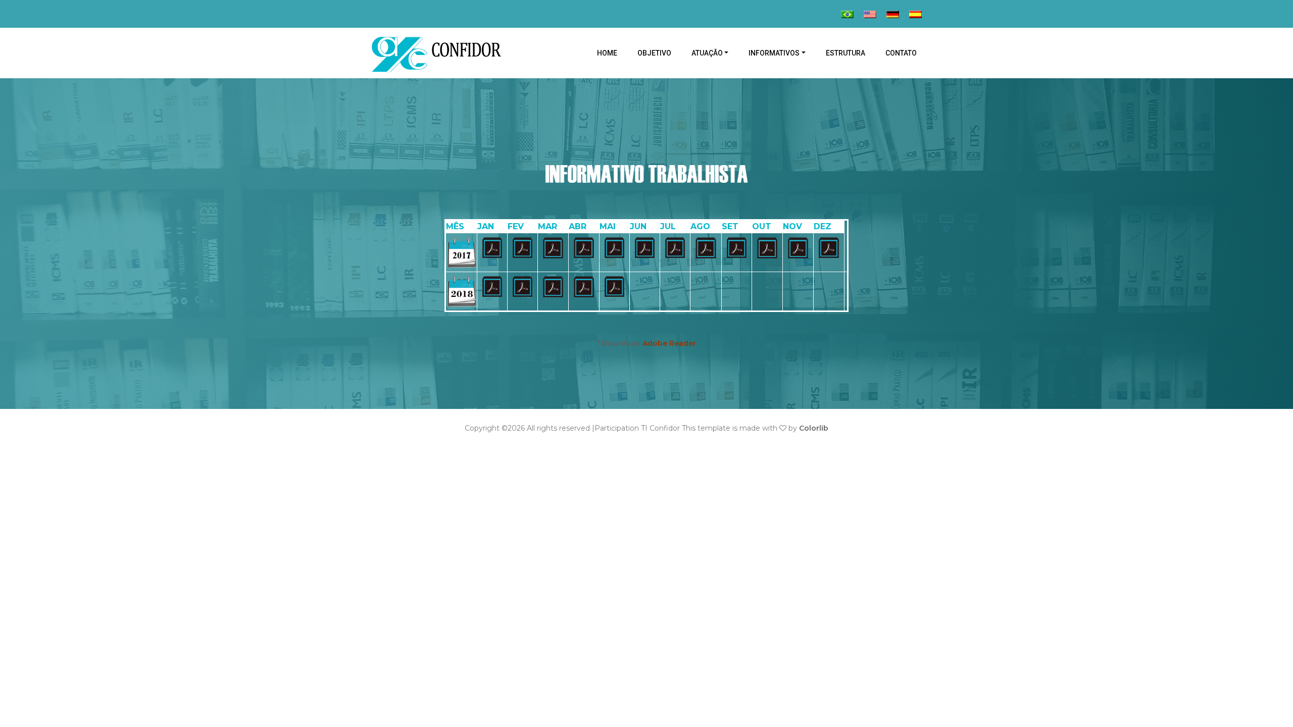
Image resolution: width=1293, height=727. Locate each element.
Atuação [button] (707, 53)
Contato (901, 53)
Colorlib (813, 428)
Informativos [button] (774, 53)
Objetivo (654, 53)
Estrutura (845, 53)
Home (612, 52)
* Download (646, 343)
